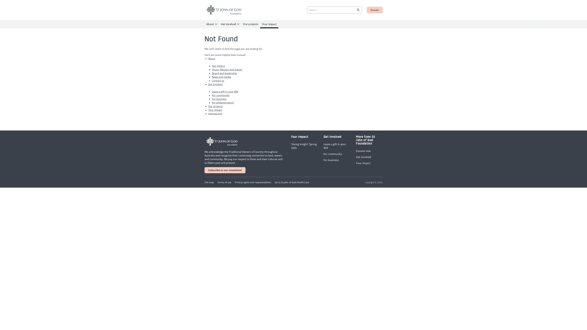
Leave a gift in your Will (225, 91)
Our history (218, 66)
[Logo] (224, 10)
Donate (375, 9)
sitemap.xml (215, 113)
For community (220, 95)
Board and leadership (224, 73)
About (210, 24)
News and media (221, 77)
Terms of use (224, 182)
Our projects (250, 24)
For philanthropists (223, 102)
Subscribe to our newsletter (225, 170)
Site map (209, 182)
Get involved (228, 24)
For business (219, 99)
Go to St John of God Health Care (292, 182)
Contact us (218, 80)
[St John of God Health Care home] (222, 141)
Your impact (269, 24)
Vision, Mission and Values (227, 69)
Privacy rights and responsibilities (253, 182)
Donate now (363, 151)
